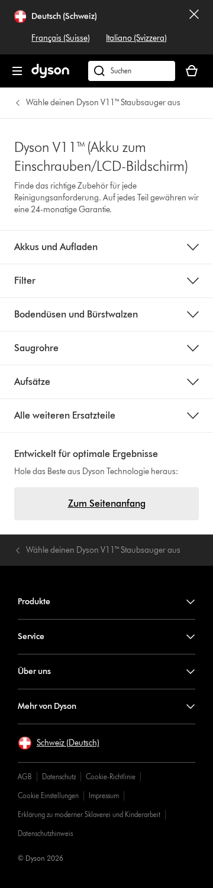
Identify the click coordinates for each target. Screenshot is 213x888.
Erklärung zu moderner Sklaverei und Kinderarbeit (89, 814)
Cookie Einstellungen (48, 795)
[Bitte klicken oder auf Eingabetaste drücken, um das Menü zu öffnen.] (17, 71)
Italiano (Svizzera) (136, 38)
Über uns (34, 671)
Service (31, 636)
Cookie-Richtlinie (110, 776)
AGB (25, 776)
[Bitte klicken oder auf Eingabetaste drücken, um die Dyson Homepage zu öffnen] (50, 75)
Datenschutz (59, 776)
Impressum (104, 795)
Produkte (34, 602)
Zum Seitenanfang (107, 503)
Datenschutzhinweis (45, 833)
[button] (58, 743)
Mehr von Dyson (47, 706)
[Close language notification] (194, 27)
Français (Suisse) (60, 38)
